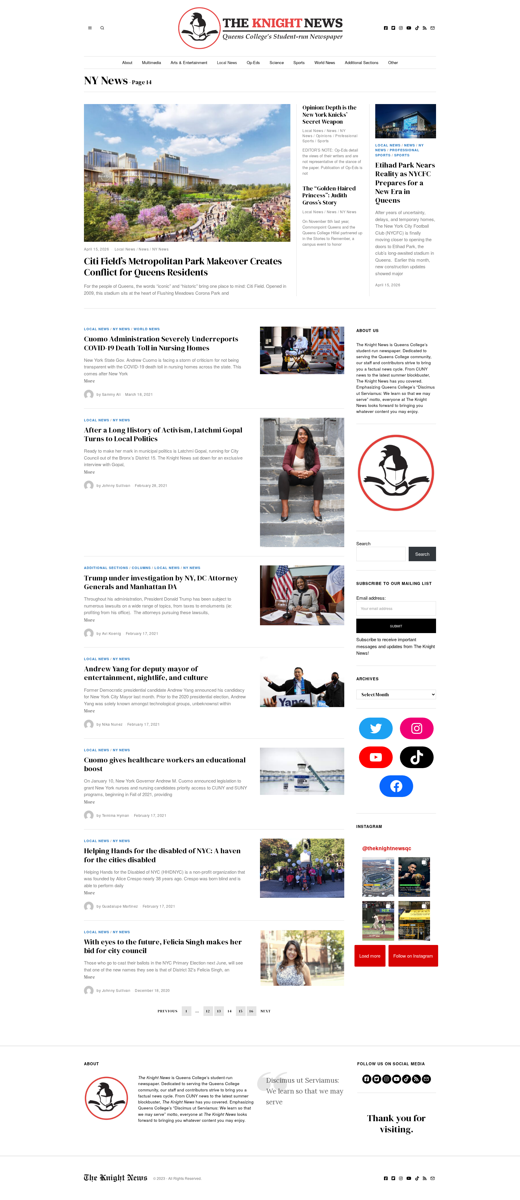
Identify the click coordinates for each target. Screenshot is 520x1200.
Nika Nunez (112, 724)
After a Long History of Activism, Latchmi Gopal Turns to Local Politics (163, 434)
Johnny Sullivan (116, 485)
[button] (378, 877)
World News (324, 62)
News (144, 248)
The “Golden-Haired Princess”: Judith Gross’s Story (329, 195)
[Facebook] (385, 28)
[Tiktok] (417, 28)
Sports (299, 62)
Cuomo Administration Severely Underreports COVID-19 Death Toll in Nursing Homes (161, 343)
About (127, 62)
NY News (160, 248)
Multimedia (151, 62)
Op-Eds (253, 62)
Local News (227, 62)
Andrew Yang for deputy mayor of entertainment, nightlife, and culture (146, 673)
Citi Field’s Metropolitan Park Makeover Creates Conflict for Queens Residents (183, 266)
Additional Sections (362, 62)
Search (363, 543)
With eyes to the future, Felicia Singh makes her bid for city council (163, 946)
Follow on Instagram (413, 955)
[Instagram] (401, 28)
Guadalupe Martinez (120, 906)
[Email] (432, 28)
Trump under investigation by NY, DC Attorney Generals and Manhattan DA (161, 582)
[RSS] (424, 28)
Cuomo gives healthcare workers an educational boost (165, 764)
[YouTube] (409, 28)
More (89, 381)
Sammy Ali (111, 394)
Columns (141, 567)
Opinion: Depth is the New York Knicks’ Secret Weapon (329, 114)
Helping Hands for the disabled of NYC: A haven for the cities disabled (162, 855)
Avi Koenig (111, 633)
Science (277, 62)
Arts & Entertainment (189, 62)
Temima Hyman (115, 815)
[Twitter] (393, 28)
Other (393, 62)
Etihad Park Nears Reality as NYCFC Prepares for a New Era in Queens (405, 182)
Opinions (324, 135)
